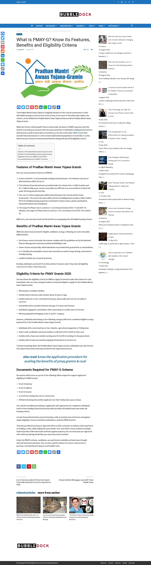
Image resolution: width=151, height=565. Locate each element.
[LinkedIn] (2, 55)
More (91, 26)
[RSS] (125, 2)
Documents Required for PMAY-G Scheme (33, 159)
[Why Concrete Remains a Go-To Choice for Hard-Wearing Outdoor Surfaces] (28, 505)
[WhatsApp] (34, 466)
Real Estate (113, 26)
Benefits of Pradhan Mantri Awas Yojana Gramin (35, 154)
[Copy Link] (2, 69)
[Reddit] (2, 51)
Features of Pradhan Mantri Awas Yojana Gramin (35, 152)
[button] (132, 26)
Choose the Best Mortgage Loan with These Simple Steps (76, 481)
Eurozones (50, 26)
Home (18, 31)
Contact (39, 26)
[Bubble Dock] (75, 14)
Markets (80, 26)
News (101, 26)
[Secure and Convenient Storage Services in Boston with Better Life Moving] (55, 505)
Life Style (132, 563)
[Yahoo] (133, 2)
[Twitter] (129, 2)
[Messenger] (2, 64)
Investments (65, 26)
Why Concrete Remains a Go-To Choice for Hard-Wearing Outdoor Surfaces (28, 517)
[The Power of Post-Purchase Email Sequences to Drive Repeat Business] (81, 505)
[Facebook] (118, 2)
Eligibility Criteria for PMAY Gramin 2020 (32, 157)
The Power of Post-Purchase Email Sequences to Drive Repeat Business (81, 517)
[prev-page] (17, 524)
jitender (21, 49)
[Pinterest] (29, 466)
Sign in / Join (21, 2)
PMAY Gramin (78, 133)
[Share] (2, 73)
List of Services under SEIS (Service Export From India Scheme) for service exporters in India (33, 482)
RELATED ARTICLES (25, 492)
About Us (103, 563)
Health (125, 563)
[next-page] (21, 524)
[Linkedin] (122, 2)
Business (25, 31)
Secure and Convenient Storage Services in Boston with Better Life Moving (55, 517)
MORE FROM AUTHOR (49, 492)
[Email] (2, 42)
